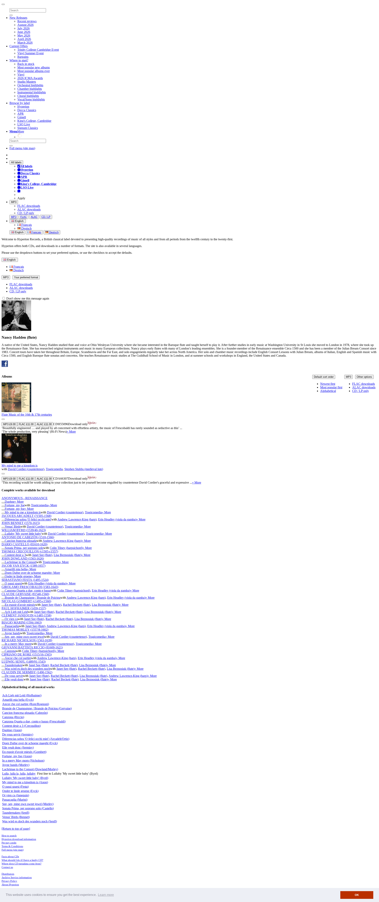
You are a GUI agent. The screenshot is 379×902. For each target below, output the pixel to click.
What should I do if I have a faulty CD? (22, 860)
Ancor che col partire (18, 658)
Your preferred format (26, 277)
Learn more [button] (106, 894)
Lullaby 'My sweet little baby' (23, 533)
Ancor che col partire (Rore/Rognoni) (25, 704)
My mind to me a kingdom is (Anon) (25, 782)
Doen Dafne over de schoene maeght (28, 572)
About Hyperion (10, 884)
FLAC (23, 216)
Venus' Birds (13, 526)
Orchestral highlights (30, 85)
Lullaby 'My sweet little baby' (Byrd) (25, 778)
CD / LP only (25, 213)
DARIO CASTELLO (24, 544)
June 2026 (23, 32)
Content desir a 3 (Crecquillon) (21, 725)
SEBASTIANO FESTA (25, 580)
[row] (189, 407)
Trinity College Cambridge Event (38, 49)
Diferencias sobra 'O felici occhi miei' (28, 519)
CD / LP (46, 216)
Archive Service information (17, 877)
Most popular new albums (33, 67)
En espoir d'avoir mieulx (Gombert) (24, 752)
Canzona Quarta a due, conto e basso (28, 590)
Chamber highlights (29, 88)
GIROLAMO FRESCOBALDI (30, 587)
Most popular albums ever (33, 71)
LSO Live (23, 124)
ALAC (34, 216)
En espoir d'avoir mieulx (20, 604)
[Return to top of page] (16, 828)
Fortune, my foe (15, 505)
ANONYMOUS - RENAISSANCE (25, 498)
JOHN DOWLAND (23, 558)
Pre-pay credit (9, 842)
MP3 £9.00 (9, 424)
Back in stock (25, 64)
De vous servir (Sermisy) (17, 734)
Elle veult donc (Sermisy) (18, 747)
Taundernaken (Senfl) (15, 812)
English (18, 232)
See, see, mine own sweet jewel (24, 636)
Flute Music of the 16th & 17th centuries (27, 414)
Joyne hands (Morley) (15, 765)
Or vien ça (11, 619)
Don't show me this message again (27, 298)
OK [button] (357, 894)
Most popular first (331, 387)
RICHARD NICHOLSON (27, 640)
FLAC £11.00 (26, 424)
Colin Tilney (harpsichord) (66, 548)
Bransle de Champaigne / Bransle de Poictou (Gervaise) (37, 708)
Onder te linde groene (18, 576)
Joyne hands (12, 633)
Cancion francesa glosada (21, 540)
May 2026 (23, 35)
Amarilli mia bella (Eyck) (18, 699)
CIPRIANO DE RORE (27, 654)
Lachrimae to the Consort (20, 562)
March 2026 (25, 42)
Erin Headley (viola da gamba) (117, 519)
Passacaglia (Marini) (14, 799)
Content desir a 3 (15, 555)
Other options (364, 376)
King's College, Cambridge (34, 120)
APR (20, 113)
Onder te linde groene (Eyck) (20, 791)
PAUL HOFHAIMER (24, 608)
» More (71, 431)
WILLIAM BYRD (24, 530)
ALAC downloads (29, 209)
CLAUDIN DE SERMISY (27, 672)
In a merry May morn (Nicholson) (23, 760)
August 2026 (25, 24)
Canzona (10, 651)
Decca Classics (26, 110)
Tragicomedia (54, 469)
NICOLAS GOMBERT (26, 601)
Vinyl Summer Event (30, 53)
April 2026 (24, 39)
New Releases (18, 17)
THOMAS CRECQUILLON (30, 551)
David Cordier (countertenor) (26, 469)
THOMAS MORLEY (25, 629)
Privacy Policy (9, 880)
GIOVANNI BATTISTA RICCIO (32, 647)
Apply (21, 198)
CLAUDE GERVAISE (25, 594)
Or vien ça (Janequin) (15, 795)
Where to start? (18, 60)
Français (26, 224)
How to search (9, 835)
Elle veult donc (14, 679)
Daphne (10, 501)
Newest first (327, 383)
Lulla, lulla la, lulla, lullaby (19, 773)
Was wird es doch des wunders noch (27, 668)
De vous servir (14, 675)
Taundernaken (14, 665)
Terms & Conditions (12, 846)
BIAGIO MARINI (22, 622)
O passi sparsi (13, 583)
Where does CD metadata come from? (21, 863)
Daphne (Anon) (12, 730)
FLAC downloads (28, 206)
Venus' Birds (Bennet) (16, 817)
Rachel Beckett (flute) (76, 604)
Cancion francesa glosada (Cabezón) (25, 712)
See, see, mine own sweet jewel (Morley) (27, 804)
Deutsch (26, 228)
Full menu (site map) (22, 148)
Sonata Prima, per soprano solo (24, 548)
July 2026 (23, 28)
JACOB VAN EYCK (23, 565)
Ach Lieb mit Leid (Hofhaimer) (21, 695)
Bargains (22, 56)
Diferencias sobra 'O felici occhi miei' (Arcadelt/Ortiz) (35, 738)
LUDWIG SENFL (24, 661)
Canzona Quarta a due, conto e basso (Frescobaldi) (34, 721)
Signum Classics (27, 128)
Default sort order (324, 376)
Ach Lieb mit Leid (16, 612)
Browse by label (19, 103)
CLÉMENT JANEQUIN (26, 615)
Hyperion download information (19, 839)
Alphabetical (328, 391)
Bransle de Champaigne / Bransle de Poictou (32, 597)
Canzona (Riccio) (13, 717)
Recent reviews (27, 21)
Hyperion (23, 106)
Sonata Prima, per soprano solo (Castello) (28, 808)
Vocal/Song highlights (31, 99)
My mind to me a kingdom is (20, 465)
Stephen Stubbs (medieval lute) (83, 469)
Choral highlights (28, 96)
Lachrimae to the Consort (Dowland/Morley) (30, 769)
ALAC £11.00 (44, 424)
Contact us (7, 867)
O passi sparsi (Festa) (15, 786)
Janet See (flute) (42, 555)
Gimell (21, 117)
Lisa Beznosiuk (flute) (67, 555)
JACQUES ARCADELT (26, 516)
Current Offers (18, 46)
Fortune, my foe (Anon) (17, 756)
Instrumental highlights (31, 92)
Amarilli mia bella (16, 569)
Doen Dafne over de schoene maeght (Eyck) (30, 743)
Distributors (8, 873)
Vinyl (20, 74)
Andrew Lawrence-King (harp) (77, 519)
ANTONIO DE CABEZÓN (28, 537)
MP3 (13, 202)
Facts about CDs (10, 856)
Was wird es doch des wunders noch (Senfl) (29, 821)
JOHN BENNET (21, 523)
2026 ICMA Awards (30, 78)
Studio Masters (26, 81)
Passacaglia (12, 626)
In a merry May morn (18, 643)
